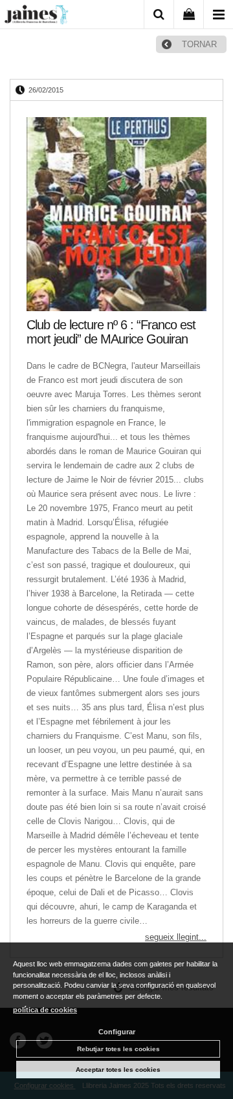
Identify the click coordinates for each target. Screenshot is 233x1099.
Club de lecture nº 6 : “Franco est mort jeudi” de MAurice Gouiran (111, 332)
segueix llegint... (175, 937)
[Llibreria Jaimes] (36, 16)
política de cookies (45, 1010)
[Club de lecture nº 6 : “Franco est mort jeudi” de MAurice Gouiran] (116, 214)
